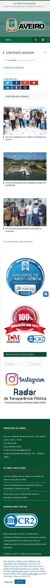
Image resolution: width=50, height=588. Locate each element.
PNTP (15, 553)
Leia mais (33, 573)
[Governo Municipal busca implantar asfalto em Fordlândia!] (25, 166)
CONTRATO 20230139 (13, 67)
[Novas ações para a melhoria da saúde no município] (25, 212)
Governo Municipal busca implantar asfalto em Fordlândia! (25, 6)
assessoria (33, 537)
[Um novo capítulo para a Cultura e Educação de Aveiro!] (25, 121)
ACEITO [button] (20, 581)
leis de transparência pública (29, 544)
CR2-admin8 (11, 60)
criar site (20, 534)
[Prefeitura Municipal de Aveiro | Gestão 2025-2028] (25, 24)
